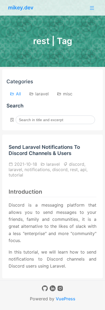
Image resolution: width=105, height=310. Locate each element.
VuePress (65, 298)
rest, (75, 169)
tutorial (16, 175)
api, (84, 169)
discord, (76, 164)
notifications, (38, 169)
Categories (19, 81)
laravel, (16, 169)
